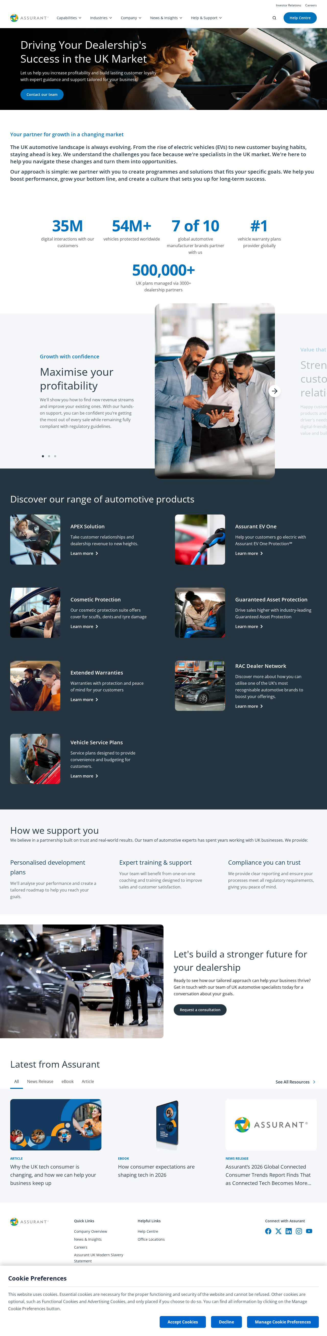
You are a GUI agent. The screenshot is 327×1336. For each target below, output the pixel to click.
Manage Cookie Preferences (283, 1322)
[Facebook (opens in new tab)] (268, 1231)
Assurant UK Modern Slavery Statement (98, 1257)
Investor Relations (288, 5)
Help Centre (148, 1231)
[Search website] (274, 18)
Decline (226, 1322)
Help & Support (204, 17)
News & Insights (164, 17)
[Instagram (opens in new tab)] (299, 1231)
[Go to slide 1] (43, 456)
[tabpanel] (163, 1146)
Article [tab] (88, 1081)
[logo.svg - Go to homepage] (29, 18)
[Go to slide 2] (49, 456)
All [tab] (16, 1081)
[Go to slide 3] (55, 456)
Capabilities (67, 17)
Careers (311, 5)
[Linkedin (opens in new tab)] (289, 1231)
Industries (99, 17)
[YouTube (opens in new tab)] (309, 1231)
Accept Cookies (183, 1322)
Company (129, 17)
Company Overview (90, 1231)
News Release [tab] (40, 1081)
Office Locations (151, 1239)
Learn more (82, 553)
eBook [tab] (68, 1081)
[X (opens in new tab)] (278, 1231)
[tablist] (163, 1068)
